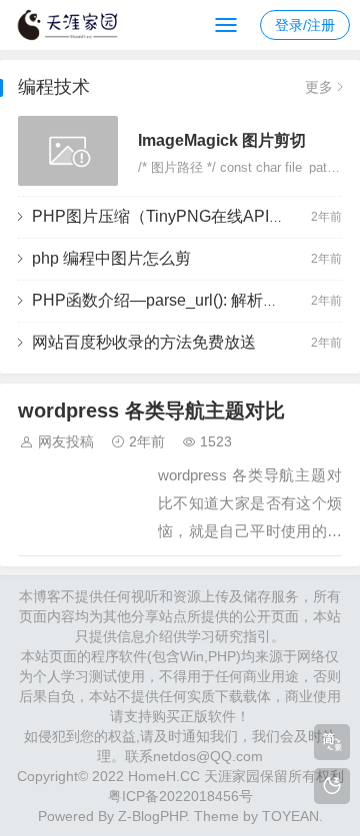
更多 (319, 87)
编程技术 (54, 87)
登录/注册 (305, 25)
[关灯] (332, 786)
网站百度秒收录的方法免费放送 (144, 342)
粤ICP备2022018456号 (180, 796)
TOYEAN (290, 816)
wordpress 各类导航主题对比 (151, 410)
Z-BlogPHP (152, 816)
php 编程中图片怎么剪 (111, 258)
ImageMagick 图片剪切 (222, 140)
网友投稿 (66, 441)
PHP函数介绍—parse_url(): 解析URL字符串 (188, 300)
